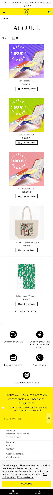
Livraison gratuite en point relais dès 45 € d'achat (40, 345)
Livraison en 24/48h (13, 342)
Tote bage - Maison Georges (26, 242)
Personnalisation (25, 477)
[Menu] (4, 11)
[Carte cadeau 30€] (26, 61)
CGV (8, 445)
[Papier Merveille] (26, 12)
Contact (10, 449)
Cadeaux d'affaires (15, 454)
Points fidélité (40, 365)
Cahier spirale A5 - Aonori (26, 296)
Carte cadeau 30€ (26, 81)
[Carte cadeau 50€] (26, 115)
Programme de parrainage (26, 382)
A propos (10, 430)
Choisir (5, 38)
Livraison (10, 442)
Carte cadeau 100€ (26, 188)
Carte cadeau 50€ (26, 135)
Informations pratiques (17, 434)
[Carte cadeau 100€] (26, 169)
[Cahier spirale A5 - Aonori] (26, 276)
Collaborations (13, 457)
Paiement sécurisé (13, 365)
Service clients (13, 437)
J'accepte (27, 483)
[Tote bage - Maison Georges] (26, 223)
